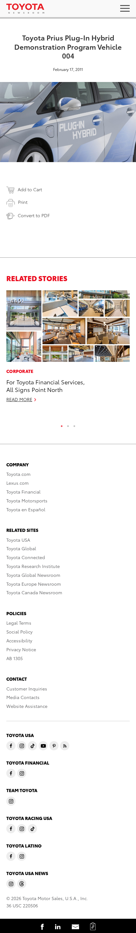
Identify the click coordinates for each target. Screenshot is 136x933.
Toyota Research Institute (33, 566)
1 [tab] (61, 424)
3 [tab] (74, 424)
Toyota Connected (25, 557)
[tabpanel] (68, 349)
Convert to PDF (34, 215)
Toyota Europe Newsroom (33, 584)
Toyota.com (18, 474)
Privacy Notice (21, 649)
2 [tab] (68, 424)
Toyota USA (18, 540)
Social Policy (19, 631)
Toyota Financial (23, 492)
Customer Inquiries (26, 688)
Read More (19, 399)
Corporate (20, 371)
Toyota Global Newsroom (33, 575)
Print (23, 202)
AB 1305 (14, 658)
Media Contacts (23, 697)
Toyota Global (21, 548)
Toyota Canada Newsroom (34, 592)
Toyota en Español (25, 509)
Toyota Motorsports (26, 500)
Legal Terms (18, 623)
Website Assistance (26, 706)
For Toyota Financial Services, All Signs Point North (45, 385)
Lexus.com (17, 483)
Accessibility (19, 640)
